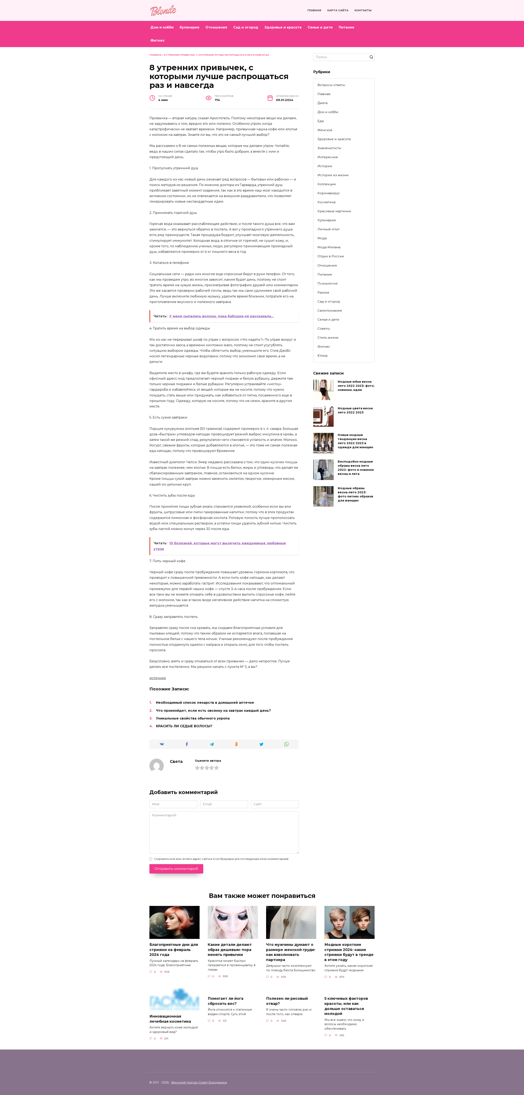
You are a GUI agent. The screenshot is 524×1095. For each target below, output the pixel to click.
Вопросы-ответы (331, 85)
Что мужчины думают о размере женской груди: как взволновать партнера (290, 952)
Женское (324, 130)
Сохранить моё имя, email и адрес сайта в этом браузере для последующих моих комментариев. (221, 858)
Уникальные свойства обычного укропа (193, 718)
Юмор (322, 355)
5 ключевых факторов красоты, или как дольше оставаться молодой (346, 1006)
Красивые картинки (334, 211)
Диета (322, 103)
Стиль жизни (328, 337)
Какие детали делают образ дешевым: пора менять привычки (230, 949)
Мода (322, 238)
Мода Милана (328, 247)
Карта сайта (337, 10)
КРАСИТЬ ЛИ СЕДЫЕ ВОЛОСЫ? (184, 726)
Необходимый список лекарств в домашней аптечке (205, 703)
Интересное (327, 157)
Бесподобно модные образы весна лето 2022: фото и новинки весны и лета (356, 468)
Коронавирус (328, 193)
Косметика (326, 202)
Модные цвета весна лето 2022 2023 (355, 410)
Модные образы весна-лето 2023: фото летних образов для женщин (355, 494)
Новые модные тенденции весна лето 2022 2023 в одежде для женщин (355, 441)
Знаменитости (329, 148)
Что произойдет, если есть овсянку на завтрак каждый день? (213, 711)
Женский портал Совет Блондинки (199, 1082)
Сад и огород (245, 27)
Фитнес (157, 40)
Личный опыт (328, 229)
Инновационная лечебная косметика (170, 1019)
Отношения (216, 27)
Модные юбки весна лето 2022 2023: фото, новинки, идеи (356, 386)
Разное (323, 292)
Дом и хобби (162, 27)
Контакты (363, 10)
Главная (314, 10)
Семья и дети (320, 27)
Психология (327, 283)
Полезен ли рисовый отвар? (287, 1001)
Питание (346, 27)
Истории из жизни (333, 175)
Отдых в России (330, 256)
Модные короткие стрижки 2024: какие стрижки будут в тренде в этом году (349, 952)
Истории (324, 166)
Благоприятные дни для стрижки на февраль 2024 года (173, 949)
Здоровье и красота (283, 27)
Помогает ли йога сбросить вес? (225, 1001)
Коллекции (326, 184)
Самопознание (329, 310)
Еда (320, 121)
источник (157, 678)
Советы (323, 328)
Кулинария (189, 27)
